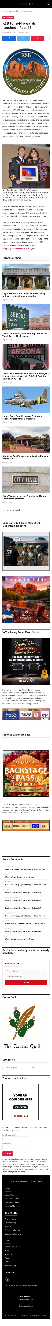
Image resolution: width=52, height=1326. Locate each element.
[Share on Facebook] (9, 38)
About (7, 1258)
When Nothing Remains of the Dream (19, 877)
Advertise (8, 1254)
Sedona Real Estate (12, 1247)
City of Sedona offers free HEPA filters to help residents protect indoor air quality (23, 294)
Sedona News (8, 17)
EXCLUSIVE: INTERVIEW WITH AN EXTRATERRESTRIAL (26, 924)
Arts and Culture (11, 1219)
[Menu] (4, 4)
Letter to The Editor (12, 1206)
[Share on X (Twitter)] (23, 38)
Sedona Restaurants (13, 1234)
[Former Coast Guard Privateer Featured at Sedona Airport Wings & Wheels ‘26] (26, 399)
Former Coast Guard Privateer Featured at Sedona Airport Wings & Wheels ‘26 (22, 417)
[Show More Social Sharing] (47, 38)
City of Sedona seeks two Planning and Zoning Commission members (24, 497)
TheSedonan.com (26, 1300)
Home (4, 11)
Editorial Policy (10, 1265)
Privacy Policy (24, 1315)
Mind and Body (10, 1223)
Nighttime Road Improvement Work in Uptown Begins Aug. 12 (25, 457)
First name (6, 1144)
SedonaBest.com (26, 1306)
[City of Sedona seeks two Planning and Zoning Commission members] (26, 479)
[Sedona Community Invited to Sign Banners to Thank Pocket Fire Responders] (26, 317)
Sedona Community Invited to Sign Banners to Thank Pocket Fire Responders (24, 334)
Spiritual (8, 1226)
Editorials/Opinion (12, 1202)
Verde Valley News (12, 1199)
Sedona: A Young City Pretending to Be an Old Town (25, 869)
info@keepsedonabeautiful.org (15, 248)
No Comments (24, 32)
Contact (8, 1262)
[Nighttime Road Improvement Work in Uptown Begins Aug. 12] (26, 439)
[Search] (48, 4)
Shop (7, 1251)
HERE (4, 813)
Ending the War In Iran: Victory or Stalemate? (23, 892)
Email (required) (9, 1135)
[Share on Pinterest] (37, 38)
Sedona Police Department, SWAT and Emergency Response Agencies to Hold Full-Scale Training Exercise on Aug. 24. (26, 376)
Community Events (12, 1230)
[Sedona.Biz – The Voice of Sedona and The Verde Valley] (26, 4)
